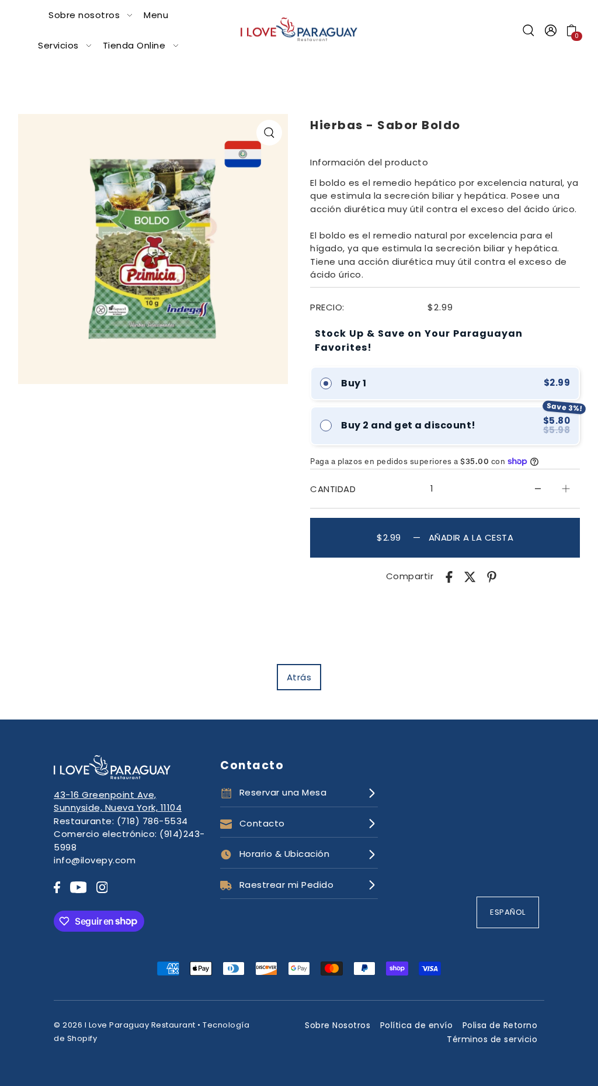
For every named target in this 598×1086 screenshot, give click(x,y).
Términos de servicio (492, 1039)
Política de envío (416, 1025)
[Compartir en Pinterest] (492, 576)
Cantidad (333, 489)
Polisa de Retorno (500, 1025)
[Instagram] (102, 887)
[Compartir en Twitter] (470, 576)
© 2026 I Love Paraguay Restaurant (125, 1024)
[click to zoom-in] (269, 133)
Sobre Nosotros (337, 1025)
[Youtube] (78, 887)
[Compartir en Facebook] (449, 576)
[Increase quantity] (566, 488)
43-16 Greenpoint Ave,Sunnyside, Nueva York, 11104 (118, 801)
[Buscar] (529, 30)
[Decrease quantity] (538, 488)
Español (508, 912)
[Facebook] (57, 887)
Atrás (299, 677)
